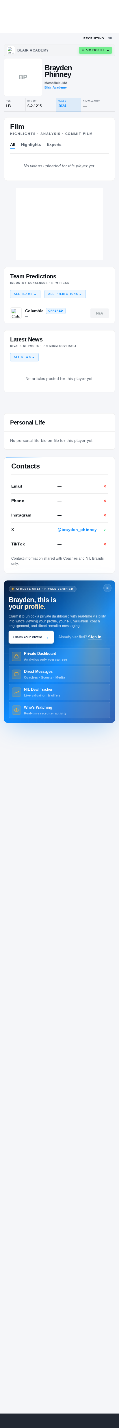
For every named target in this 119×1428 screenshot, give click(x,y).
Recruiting (93, 38)
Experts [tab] (54, 144)
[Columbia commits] (16, 313)
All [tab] (12, 144)
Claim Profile (95, 50)
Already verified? (80, 637)
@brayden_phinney (77, 529)
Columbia (34, 310)
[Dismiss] (107, 588)
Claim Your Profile (31, 637)
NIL (110, 38)
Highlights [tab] (31, 144)
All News (24, 357)
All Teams (25, 294)
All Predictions (65, 294)
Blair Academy (55, 87)
